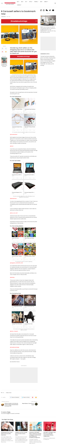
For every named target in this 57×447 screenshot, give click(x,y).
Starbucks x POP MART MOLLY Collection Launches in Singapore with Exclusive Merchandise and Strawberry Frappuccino (35, 435)
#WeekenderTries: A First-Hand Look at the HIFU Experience (7, 434)
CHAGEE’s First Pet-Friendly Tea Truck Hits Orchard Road (21, 434)
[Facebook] (2, 48)
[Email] (6, 51)
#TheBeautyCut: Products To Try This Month (4, 65)
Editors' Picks (9, 392)
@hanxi (11, 146)
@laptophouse (13, 198)
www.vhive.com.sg (46, 32)
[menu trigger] (2, 3)
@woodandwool (13, 134)
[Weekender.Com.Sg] (9, 3)
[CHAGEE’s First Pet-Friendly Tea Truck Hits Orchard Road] (21, 426)
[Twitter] (6, 48)
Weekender (4, 16)
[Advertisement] (24, 375)
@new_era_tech (14, 213)
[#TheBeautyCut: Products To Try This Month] (4, 60)
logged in (9, 413)
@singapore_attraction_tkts (16, 263)
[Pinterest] (2, 51)
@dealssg (12, 277)
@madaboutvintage (14, 347)
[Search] (55, 3)
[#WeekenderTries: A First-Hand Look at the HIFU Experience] (7, 426)
